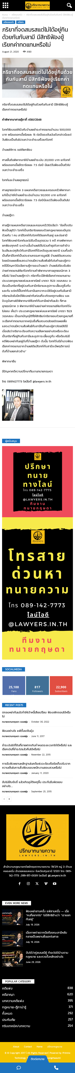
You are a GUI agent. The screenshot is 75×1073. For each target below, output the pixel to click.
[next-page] (9, 799)
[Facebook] (20, 884)
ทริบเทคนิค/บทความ (16, 1025)
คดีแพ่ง (21, 22)
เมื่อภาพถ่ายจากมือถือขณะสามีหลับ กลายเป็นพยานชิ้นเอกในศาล (46, 934)
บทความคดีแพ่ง (13, 1000)
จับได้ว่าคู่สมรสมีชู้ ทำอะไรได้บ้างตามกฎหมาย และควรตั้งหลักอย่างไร (47, 955)
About (16, 1046)
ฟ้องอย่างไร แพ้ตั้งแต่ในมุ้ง (18, 731)
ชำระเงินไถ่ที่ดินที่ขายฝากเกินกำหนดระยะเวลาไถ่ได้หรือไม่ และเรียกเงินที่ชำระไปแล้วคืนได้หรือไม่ (37, 747)
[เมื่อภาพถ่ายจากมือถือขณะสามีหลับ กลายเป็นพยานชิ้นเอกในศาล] (12, 938)
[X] (38, 884)
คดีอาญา (8, 994)
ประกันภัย (8, 1019)
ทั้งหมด (7, 1013)
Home (5, 14)
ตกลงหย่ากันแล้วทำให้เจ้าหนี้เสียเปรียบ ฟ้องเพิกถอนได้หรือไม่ (36, 714)
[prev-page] (4, 799)
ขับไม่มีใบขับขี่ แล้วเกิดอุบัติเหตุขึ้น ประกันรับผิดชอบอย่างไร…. (32, 784)
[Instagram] (29, 884)
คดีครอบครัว (17, 14)
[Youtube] (55, 884)
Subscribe (61, 677)
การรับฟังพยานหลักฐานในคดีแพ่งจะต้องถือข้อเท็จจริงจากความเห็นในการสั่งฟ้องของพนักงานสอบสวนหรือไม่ (36, 766)
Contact (28, 1046)
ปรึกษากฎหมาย (54, 1046)
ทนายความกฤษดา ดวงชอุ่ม (15, 721)
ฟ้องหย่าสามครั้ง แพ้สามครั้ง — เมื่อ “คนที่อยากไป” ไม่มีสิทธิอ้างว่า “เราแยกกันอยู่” (48, 915)
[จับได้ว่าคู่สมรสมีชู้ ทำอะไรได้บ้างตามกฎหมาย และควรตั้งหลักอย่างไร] (12, 958)
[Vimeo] (46, 884)
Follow (37, 677)
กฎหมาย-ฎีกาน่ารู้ (14, 1007)
